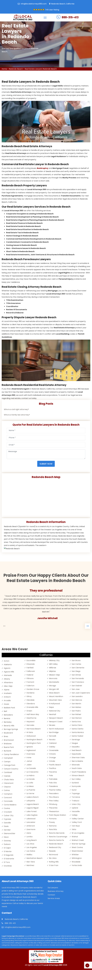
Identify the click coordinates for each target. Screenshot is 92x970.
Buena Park (9, 747)
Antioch (7, 697)
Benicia (7, 718)
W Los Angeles (78, 833)
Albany (7, 679)
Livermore (30, 829)
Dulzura (7, 844)
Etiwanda (30, 664)
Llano (28, 833)
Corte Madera (10, 804)
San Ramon (77, 718)
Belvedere (8, 715)
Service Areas (54, 898)
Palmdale (53, 779)
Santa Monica (78, 732)
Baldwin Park (9, 707)
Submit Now (46, 463)
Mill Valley (53, 664)
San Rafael (76, 714)
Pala (51, 775)
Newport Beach (56, 718)
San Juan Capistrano (81, 693)
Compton (8, 794)
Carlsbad (8, 772)
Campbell (8, 758)
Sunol (74, 790)
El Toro (7, 862)
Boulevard (8, 733)
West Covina (77, 847)
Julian (29, 764)
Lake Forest (31, 811)
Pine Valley (54, 800)
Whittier (75, 854)
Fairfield (29, 667)
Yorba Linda (77, 865)
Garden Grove (32, 689)
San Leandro (77, 696)
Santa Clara (77, 725)
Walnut (75, 836)
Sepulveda (76, 754)
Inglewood (31, 750)
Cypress (7, 819)
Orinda (52, 761)
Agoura (7, 668)
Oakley (52, 746)
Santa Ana (76, 721)
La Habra (30, 775)
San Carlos (76, 664)
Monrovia (53, 678)
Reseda (52, 851)
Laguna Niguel (32, 808)
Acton (6, 661)
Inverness (30, 754)
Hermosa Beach (33, 728)
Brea (6, 736)
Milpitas (52, 671)
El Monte (7, 851)
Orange (52, 757)
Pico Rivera (54, 797)
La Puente (30, 790)
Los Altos (30, 844)
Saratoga (76, 739)
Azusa (6, 704)
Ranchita (53, 829)
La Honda (30, 779)
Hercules (30, 725)
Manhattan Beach (34, 858)
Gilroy (29, 696)
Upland (75, 808)
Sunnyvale (76, 786)
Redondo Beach (16, 69)
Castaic (7, 776)
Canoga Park (9, 765)
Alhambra (8, 682)
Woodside (76, 861)
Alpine (6, 689)
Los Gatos (30, 851)
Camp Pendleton (11, 754)
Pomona (52, 818)
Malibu (29, 854)
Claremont (8, 783)
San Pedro (76, 710)
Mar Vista (30, 861)
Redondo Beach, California (62, 3)
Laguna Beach (32, 804)
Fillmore (30, 678)
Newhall (52, 714)
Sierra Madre (77, 761)
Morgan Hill (54, 689)
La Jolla (29, 782)
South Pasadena (79, 772)
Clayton (7, 786)
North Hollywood (56, 728)
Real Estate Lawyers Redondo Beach (41, 69)
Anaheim (8, 693)
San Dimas (76, 675)
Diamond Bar (9, 833)
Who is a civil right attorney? (16, 409)
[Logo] (23, 17)
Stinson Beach (78, 775)
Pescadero (54, 793)
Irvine (28, 757)
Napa (51, 707)
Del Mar (7, 830)
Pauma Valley (55, 790)
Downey (7, 840)
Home (4, 69)
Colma (7, 790)
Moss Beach (54, 693)
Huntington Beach (34, 739)
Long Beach (31, 840)
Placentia (53, 808)
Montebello (54, 682)
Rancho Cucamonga (58, 836)
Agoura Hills (9, 671)
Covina (7, 808)
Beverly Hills (9, 725)
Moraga (52, 685)
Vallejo (75, 815)
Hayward (30, 721)
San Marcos (77, 700)
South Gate (77, 768)
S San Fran (53, 865)
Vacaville (76, 811)
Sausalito (76, 746)
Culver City (8, 815)
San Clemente (78, 667)
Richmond (53, 854)
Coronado (8, 801)
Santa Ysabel (77, 736)
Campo (7, 761)
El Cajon (7, 848)
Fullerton (30, 685)
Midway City (54, 660)
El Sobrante (9, 858)
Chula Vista (9, 779)
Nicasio (52, 725)
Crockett (8, 812)
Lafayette (30, 800)
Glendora (30, 703)
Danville (7, 822)
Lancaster (30, 822)
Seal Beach (76, 750)
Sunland (75, 782)
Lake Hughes (31, 815)
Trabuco (75, 800)
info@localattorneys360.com (34, 3)
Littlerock (30, 826)
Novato (52, 739)
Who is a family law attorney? (17, 414)
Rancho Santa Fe (56, 840)
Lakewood (30, 818)
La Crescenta (32, 772)
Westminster (77, 851)
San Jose (76, 689)
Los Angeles (31, 847)
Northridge (54, 732)
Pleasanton (54, 811)
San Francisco (78, 682)
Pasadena (53, 786)
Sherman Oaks (78, 757)
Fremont (30, 682)
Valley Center (78, 818)
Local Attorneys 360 (52, 965)
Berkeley (8, 722)
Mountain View (55, 700)
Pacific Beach (55, 764)
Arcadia (7, 700)
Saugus (75, 743)
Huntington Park (33, 743)
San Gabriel (77, 685)
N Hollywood (54, 703)
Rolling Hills (54, 861)
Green (29, 710)
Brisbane (8, 743)
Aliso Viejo (8, 686)
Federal (29, 675)
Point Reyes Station (57, 815)
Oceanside (53, 750)
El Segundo (8, 855)
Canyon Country (11, 768)
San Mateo (76, 707)
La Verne (30, 793)
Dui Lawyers (53, 887)
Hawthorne (31, 718)
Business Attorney (56, 891)
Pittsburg (53, 804)
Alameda (8, 675)
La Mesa (30, 786)
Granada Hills (32, 707)
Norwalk (52, 736)
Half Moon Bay (32, 714)
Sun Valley (76, 779)
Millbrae (52, 667)
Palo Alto (53, 782)
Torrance (76, 797)
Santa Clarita (77, 728)
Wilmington (77, 858)
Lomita (29, 836)
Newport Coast (55, 721)
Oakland (52, 743)
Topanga (76, 793)
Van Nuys (76, 826)
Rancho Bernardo (57, 833)
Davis (6, 826)
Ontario (52, 754)
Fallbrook (30, 671)
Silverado (76, 764)
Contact (51, 895)
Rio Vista (52, 858)
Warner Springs (78, 844)
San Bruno (76, 660)
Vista (74, 829)
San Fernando (78, 678)
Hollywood (31, 736)
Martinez (30, 865)
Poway (52, 822)
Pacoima (53, 772)
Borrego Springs (11, 729)
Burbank (7, 750)
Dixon (6, 837)
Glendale (30, 700)
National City (54, 710)
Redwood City (55, 847)
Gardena (30, 693)
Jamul (29, 761)
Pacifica (52, 768)
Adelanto (8, 664)
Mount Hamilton (56, 696)
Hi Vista (29, 732)
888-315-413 (70, 17)
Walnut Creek (78, 840)
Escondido (30, 660)
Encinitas (8, 866)
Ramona (52, 826)
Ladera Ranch (32, 797)
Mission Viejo (54, 675)
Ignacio (29, 746)
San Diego (76, 671)
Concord (8, 797)
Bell (5, 711)
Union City (76, 804)
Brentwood (9, 740)
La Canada (31, 768)
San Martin (76, 703)
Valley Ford (77, 822)
